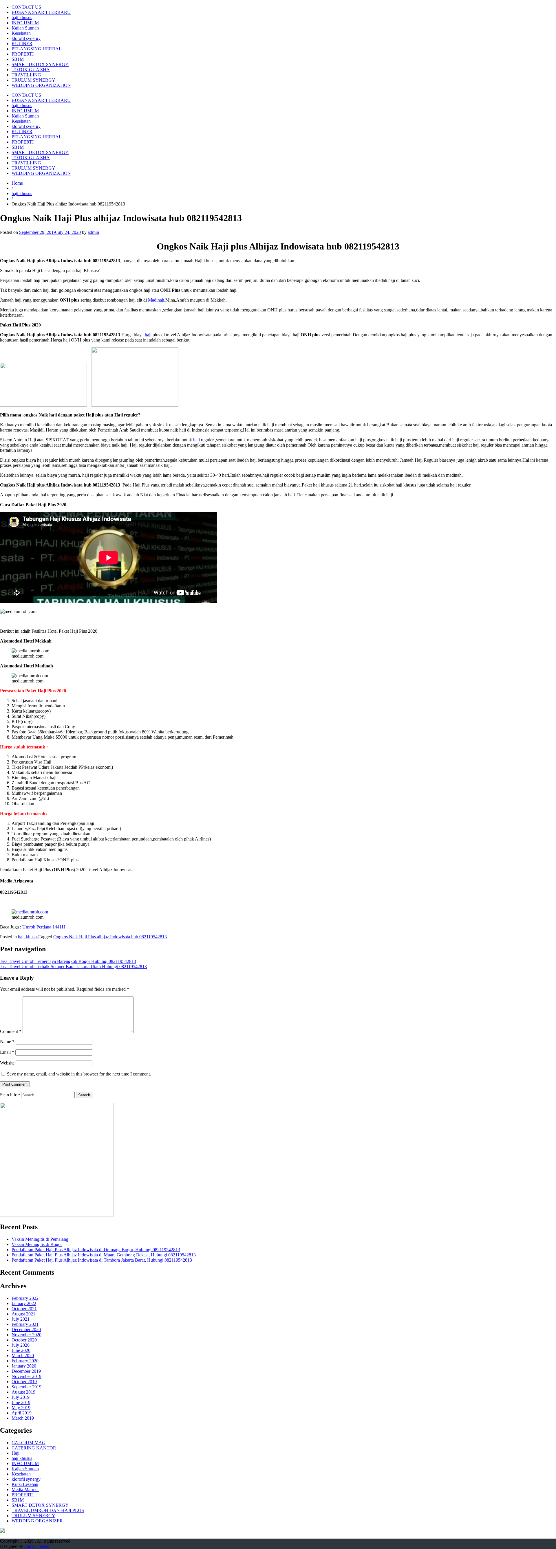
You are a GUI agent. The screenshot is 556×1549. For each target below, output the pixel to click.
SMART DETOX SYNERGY (40, 64)
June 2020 (21, 1350)
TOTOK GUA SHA (31, 69)
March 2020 (23, 1355)
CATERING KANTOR (34, 1447)
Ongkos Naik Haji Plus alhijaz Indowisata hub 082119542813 (110, 936)
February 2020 (25, 1360)
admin (93, 232)
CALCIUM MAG (28, 1442)
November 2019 (26, 1376)
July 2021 (21, 1319)
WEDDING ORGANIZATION (41, 85)
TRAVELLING (26, 74)
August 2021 (23, 1313)
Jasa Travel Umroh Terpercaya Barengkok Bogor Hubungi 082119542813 (68, 961)
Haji (15, 1453)
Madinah (156, 300)
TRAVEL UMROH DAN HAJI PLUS (48, 1510)
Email (7, 1052)
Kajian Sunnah (25, 27)
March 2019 (23, 1418)
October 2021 (24, 1308)
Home (17, 183)
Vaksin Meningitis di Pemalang (40, 1239)
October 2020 (24, 1339)
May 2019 (21, 1407)
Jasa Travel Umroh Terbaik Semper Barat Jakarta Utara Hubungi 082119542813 (73, 966)
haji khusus (22, 17)
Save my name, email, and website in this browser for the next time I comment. (79, 1073)
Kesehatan (21, 33)
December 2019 (26, 1371)
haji (148, 334)
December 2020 (26, 1329)
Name (7, 1041)
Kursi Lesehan (25, 1484)
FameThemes (36, 1546)
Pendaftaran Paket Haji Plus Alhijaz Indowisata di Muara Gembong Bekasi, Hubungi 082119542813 (104, 1254)
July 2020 (21, 1345)
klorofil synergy (26, 38)
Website (7, 1062)
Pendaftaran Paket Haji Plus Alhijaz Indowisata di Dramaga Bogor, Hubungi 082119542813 (96, 1249)
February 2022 (25, 1298)
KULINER (22, 43)
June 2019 (21, 1402)
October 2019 (24, 1381)
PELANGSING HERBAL (37, 48)
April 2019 (22, 1412)
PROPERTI (23, 54)
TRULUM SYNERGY (33, 80)
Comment (10, 1031)
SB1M (18, 59)
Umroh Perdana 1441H (43, 926)
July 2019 (21, 1397)
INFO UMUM (25, 22)
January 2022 (24, 1303)
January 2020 (24, 1365)
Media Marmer (25, 1489)
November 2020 (26, 1334)
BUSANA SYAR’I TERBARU (41, 12)
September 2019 (26, 1386)
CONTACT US (26, 7)
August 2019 (23, 1392)
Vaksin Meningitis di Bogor (37, 1244)
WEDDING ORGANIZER (37, 1520)
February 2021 (25, 1324)
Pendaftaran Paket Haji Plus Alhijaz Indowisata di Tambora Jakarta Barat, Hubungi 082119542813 (102, 1260)
